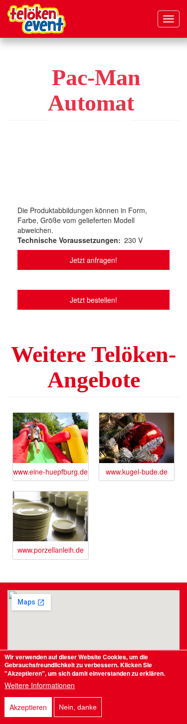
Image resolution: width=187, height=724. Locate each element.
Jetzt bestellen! (93, 300)
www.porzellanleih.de (50, 550)
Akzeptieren (28, 707)
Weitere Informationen (39, 685)
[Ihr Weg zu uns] (94, 620)
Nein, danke (78, 707)
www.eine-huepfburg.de (50, 472)
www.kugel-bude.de (137, 472)
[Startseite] (36, 19)
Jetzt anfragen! (93, 260)
